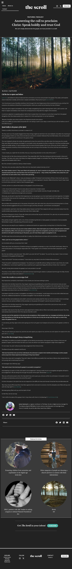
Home (4, 6)
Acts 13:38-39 (49, 99)
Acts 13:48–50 (32, 290)
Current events (7, 557)
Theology (40, 17)
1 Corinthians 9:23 (52, 397)
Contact (4, 9)
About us (10, 6)
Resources (7, 560)
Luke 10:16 (10, 333)
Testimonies (7, 562)
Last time (4, 97)
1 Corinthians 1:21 (28, 273)
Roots (54, 509)
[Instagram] (57, 6)
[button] (3, 415)
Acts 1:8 (49, 372)
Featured (31, 17)
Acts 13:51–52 (17, 387)
